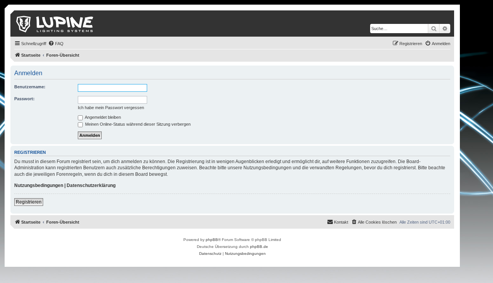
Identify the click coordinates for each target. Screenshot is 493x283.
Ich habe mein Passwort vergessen (111, 107)
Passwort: (24, 98)
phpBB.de (259, 246)
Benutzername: (29, 86)
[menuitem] (56, 43)
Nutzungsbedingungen (38, 185)
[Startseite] (55, 23)
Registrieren (29, 202)
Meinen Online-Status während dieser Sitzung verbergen (137, 124)
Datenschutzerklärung (91, 185)
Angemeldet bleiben (102, 117)
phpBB (212, 240)
